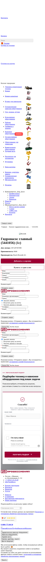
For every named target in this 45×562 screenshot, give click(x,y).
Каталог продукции (12, 485)
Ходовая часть (6, 537)
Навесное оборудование (9, 534)
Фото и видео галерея (17, 207)
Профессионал (14, 193)
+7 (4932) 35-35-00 (11, 480)
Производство (14, 195)
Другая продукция (7, 541)
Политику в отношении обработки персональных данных (22, 513)
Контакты (8, 214)
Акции (11, 197)
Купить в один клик (22, 267)
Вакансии (12, 199)
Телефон (8, 424)
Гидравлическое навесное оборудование (15, 532)
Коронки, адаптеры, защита (10, 539)
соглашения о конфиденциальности (22, 323)
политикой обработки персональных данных (27, 460)
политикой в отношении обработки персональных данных (21, 555)
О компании (9, 496)
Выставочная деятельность (14, 498)
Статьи (11, 209)
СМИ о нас (13, 210)
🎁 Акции (5, 43)
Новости (8, 201)
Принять (4, 560)
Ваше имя (8, 412)
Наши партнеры (11, 500)
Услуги (7, 203)
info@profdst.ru (10, 482)
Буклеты (12, 212)
